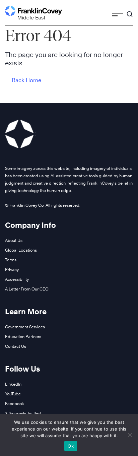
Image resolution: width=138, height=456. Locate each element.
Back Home (27, 80)
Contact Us (15, 346)
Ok (71, 446)
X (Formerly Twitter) (23, 413)
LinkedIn (13, 384)
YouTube (13, 393)
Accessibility (17, 279)
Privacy (12, 269)
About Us (13, 240)
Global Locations (21, 250)
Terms (10, 259)
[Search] (129, 11)
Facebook (14, 403)
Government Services (25, 326)
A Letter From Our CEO (27, 288)
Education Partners (23, 336)
